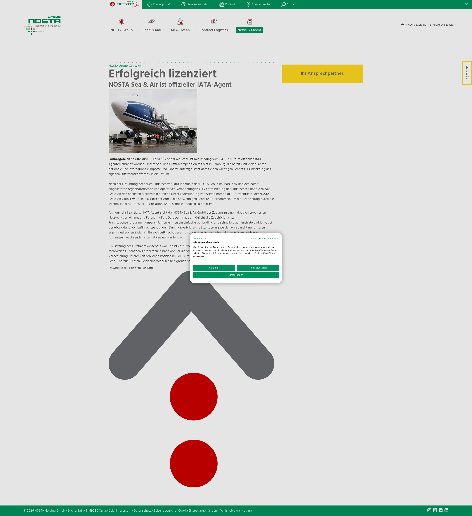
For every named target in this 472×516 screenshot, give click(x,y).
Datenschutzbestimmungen (264, 239)
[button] (199, 239)
